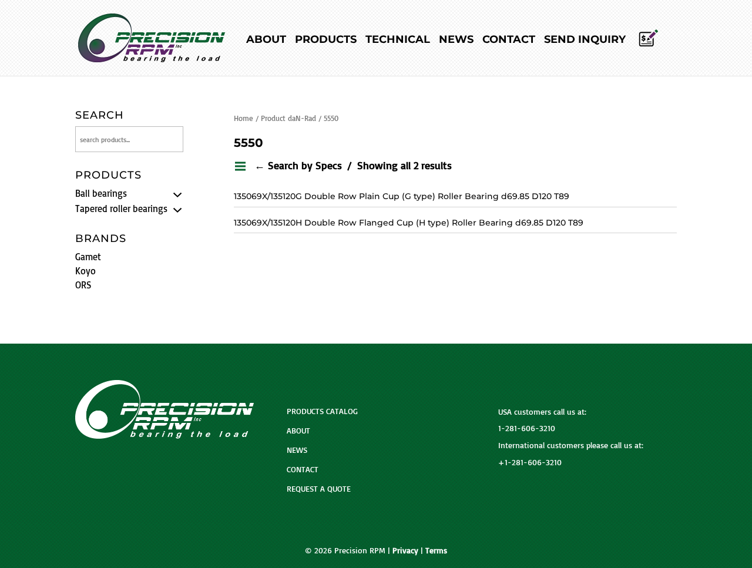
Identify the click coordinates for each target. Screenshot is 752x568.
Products (326, 40)
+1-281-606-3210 (530, 462)
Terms (436, 550)
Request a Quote (319, 488)
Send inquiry (585, 40)
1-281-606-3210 (526, 428)
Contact (508, 40)
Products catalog (322, 411)
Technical (397, 40)
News (456, 40)
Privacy (405, 550)
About (266, 40)
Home (243, 118)
